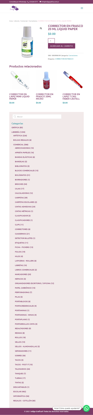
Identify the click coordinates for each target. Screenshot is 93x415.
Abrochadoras (22, 148)
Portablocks (21, 301)
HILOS (17, 256)
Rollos (18, 337)
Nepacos (19, 279)
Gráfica (15, 127)
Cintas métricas (22, 211)
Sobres (18, 355)
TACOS (18, 360)
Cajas (18, 188)
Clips (17, 224)
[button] (86, 408)
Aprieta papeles (22, 152)
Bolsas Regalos (21, 140)
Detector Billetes (24, 238)
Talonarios (20, 369)
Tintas (18, 382)
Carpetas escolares (24, 202)
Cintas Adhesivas (23, 206)
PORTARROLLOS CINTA (25, 324)
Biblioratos (21, 166)
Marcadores (21, 274)
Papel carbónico (23, 288)
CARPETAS (19, 197)
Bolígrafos (20, 175)
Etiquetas (19, 242)
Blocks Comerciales (25, 170)
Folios (18, 251)
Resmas (18, 333)
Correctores (33, 21)
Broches (19, 184)
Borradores (21, 179)
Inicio (11, 21)
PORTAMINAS (21, 310)
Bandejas (19, 161)
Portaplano (21, 319)
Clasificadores (22, 220)
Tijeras (18, 378)
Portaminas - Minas (24, 314)
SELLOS (18, 342)
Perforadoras (22, 292)
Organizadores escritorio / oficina (32, 283)
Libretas (19, 265)
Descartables (20, 387)
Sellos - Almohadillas (26, 346)
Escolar (17, 391)
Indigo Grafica (36, 411)
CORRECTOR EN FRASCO (64, 59)
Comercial (24, 21)
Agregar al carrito (61, 46)
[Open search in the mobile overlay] (46, 116)
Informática (19, 396)
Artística (17, 135)
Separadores (21, 351)
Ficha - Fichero (22, 247)
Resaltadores (21, 328)
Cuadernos (20, 233)
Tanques (19, 373)
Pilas (17, 297)
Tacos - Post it (22, 364)
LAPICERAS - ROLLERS (24, 260)
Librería (16, 21)
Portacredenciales (24, 306)
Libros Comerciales (24, 269)
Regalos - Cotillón (22, 400)
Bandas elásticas (23, 157)
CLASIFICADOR (21, 215)
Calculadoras (22, 193)
